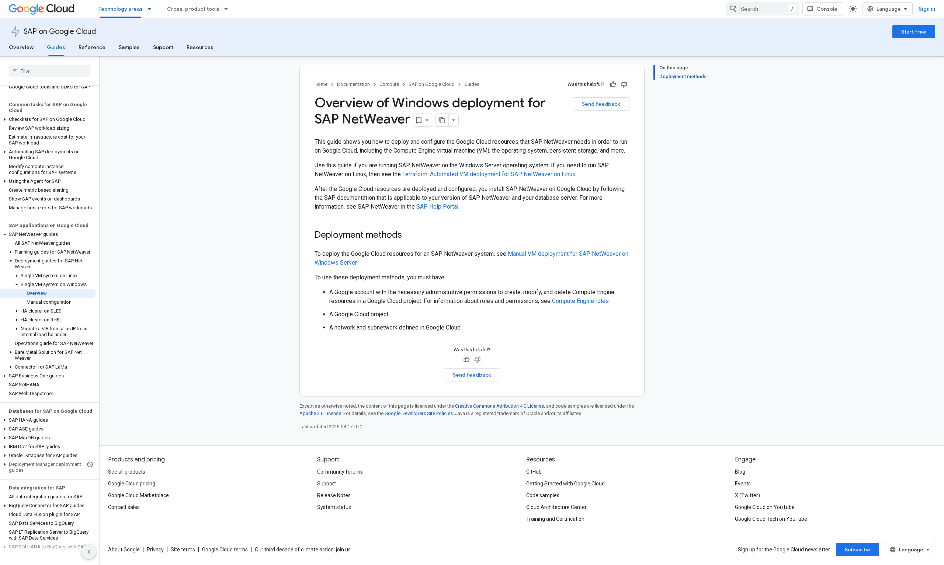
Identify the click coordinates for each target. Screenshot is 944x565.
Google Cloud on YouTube (765, 507)
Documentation (353, 84)
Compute (389, 84)
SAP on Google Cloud (60, 31)
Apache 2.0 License (320, 413)
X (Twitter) (747, 495)
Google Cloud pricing (131, 483)
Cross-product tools (193, 9)
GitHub (534, 472)
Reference (92, 47)
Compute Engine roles (580, 300)
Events (743, 483)
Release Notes (334, 495)
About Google (124, 549)
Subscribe (857, 549)
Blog (740, 472)
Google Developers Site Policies (419, 413)
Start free (913, 31)
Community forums (340, 472)
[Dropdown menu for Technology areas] (151, 9)
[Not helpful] (623, 84)
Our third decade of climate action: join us (303, 549)
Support (163, 47)
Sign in (927, 9)
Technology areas (120, 9)
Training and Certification (555, 519)
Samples (129, 47)
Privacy (155, 549)
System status (334, 507)
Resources (200, 47)
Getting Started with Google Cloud (565, 483)
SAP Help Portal (437, 206)
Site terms (183, 549)
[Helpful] (612, 84)
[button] (48, 119)
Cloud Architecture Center (556, 507)
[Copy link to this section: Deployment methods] (409, 235)
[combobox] (762, 8)
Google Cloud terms (225, 549)
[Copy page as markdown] (442, 120)
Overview (21, 47)
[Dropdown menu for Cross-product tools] (228, 9)
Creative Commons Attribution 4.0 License (499, 406)
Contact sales (124, 507)
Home (321, 84)
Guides (56, 47)
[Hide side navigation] (88, 551)
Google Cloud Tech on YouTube (771, 519)
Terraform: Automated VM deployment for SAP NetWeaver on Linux (488, 174)
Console (826, 9)
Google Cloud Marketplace (138, 495)
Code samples (542, 495)
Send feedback (601, 104)
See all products (126, 472)
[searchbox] (49, 71)
